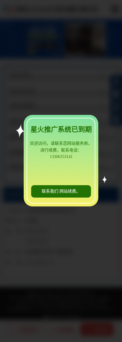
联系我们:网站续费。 (61, 191)
